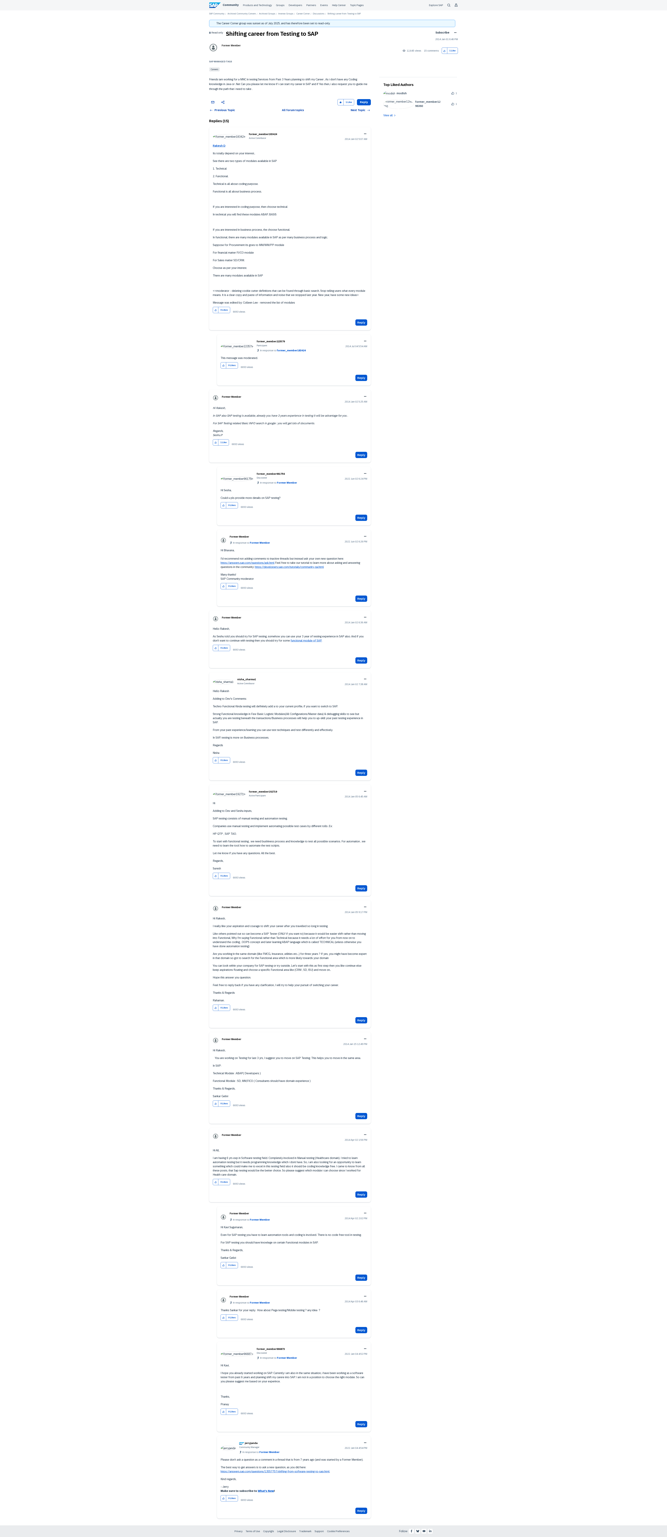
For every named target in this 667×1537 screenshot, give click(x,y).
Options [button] (454, 33)
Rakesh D (219, 145)
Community (231, 4)
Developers (295, 5)
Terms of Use (253, 1531)
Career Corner (303, 14)
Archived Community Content (242, 14)
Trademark (305, 1531)
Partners (311, 5)
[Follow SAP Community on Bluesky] (417, 1531)
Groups (280, 5)
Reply (361, 322)
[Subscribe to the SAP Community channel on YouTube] (424, 1531)
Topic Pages (357, 5)
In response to (283, 350)
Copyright (268, 1531)
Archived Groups (267, 14)
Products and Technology (257, 5)
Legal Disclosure (286, 1531)
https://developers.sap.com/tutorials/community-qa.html (289, 567)
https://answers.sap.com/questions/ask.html (247, 562)
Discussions (318, 14)
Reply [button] (364, 102)
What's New (266, 1490)
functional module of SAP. (306, 640)
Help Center (339, 5)
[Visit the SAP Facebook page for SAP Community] (411, 1531)
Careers (214, 69)
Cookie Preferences (338, 1531)
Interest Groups (285, 14)
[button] (444, 51)
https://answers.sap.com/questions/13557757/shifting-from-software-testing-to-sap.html (275, 1471)
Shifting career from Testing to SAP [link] (344, 14)
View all (388, 115)
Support (319, 1531)
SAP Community (216, 14)
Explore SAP (436, 5)
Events (324, 5)
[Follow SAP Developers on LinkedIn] (430, 1531)
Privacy (238, 1531)
